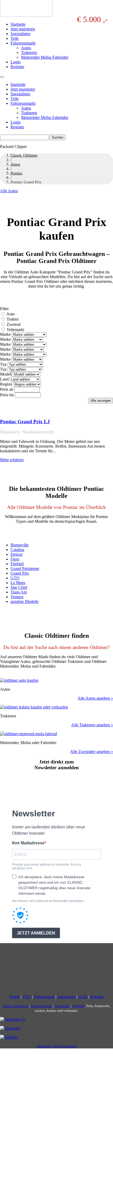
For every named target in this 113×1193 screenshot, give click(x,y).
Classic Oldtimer (24, 155)
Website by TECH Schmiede (57, 1046)
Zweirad (13, 324)
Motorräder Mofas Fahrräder (44, 57)
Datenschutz (44, 996)
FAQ (27, 996)
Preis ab (6, 389)
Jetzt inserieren (23, 29)
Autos (26, 48)
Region (6, 384)
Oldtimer (78, 1006)
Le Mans (18, 582)
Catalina (17, 549)
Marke (5, 334)
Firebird (17, 564)
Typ (3, 364)
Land (4, 379)
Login (15, 62)
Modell (6, 374)
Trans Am (19, 592)
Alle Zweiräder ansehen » (91, 751)
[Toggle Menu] (2, 77)
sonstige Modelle (25, 601)
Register (17, 66)
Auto (10, 314)
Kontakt (97, 996)
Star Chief (19, 587)
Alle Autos (9, 191)
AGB (82, 996)
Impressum (66, 996)
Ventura (17, 597)
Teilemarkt (15, 329)
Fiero (15, 559)
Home (14, 996)
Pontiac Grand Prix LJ (25, 421)
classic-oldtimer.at (15, 1006)
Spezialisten (20, 33)
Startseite (18, 24)
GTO (15, 578)
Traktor (13, 319)
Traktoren (29, 52)
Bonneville (20, 545)
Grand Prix (20, 573)
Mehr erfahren (12, 460)
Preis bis (7, 395)
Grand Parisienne (25, 568)
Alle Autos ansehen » (95, 698)
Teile (15, 38)
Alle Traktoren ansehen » (92, 725)
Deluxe (17, 554)
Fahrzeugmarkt (23, 43)
